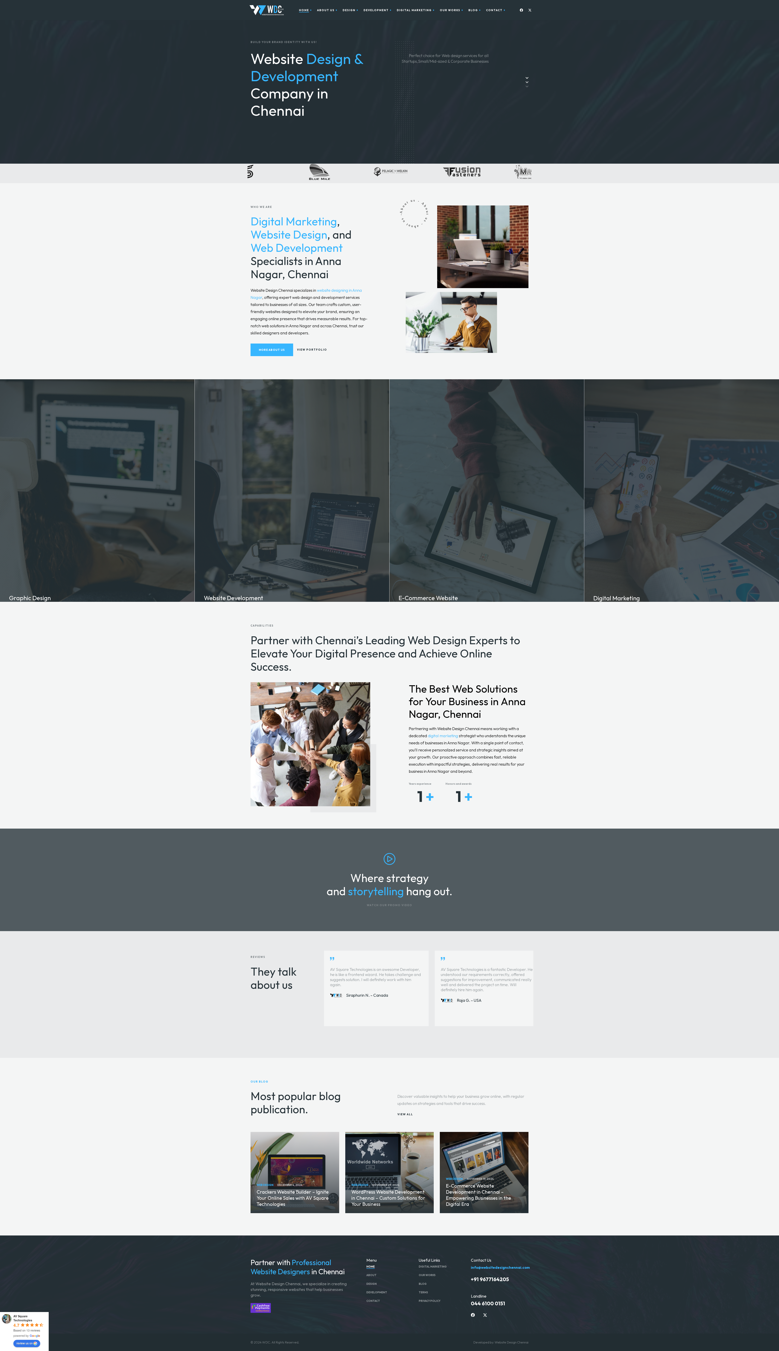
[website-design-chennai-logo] (265, 10)
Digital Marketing (294, 221)
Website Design (289, 234)
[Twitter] (529, 10)
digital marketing (443, 735)
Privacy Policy (429, 1300)
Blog (423, 1283)
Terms (423, 1292)
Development (376, 1292)
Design (371, 1283)
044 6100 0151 (488, 1303)
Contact (373, 1300)
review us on (24, 1343)
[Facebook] (520, 10)
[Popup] (389, 859)
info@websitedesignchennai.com (500, 1267)
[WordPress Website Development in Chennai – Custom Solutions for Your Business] (389, 1172)
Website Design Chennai (511, 1342)
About (371, 1275)
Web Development (297, 248)
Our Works (427, 1275)
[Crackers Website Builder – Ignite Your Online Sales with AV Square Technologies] (295, 1172)
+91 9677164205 (490, 1279)
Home (370, 1266)
